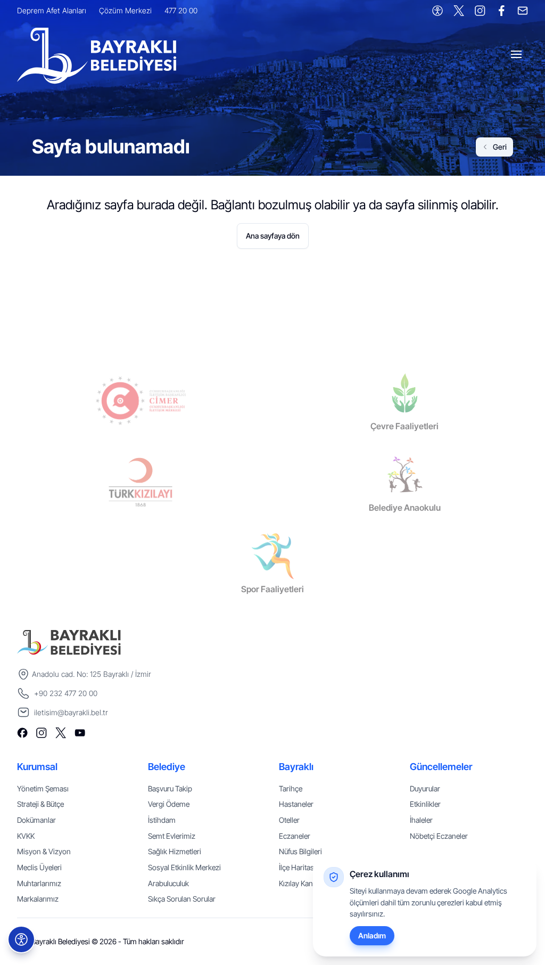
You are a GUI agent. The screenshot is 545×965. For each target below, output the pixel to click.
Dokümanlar (36, 819)
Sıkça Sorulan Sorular (182, 898)
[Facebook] (501, 10)
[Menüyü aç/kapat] (517, 56)
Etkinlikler (425, 803)
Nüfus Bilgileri (300, 851)
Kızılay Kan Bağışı (306, 883)
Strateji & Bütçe (40, 803)
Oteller (289, 819)
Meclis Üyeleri (39, 867)
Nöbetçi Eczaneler (439, 835)
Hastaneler (296, 803)
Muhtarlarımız (39, 883)
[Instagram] (480, 10)
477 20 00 (180, 10)
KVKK (26, 835)
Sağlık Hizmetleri (174, 851)
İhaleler (421, 819)
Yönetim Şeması (43, 788)
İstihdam (162, 819)
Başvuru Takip (170, 788)
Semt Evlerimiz (171, 835)
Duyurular (425, 788)
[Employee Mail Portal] (522, 10)
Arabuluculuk (168, 883)
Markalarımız (38, 898)
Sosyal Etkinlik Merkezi (184, 867)
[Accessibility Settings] (437, 10)
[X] (458, 10)
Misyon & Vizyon (44, 851)
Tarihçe (290, 788)
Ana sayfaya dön (273, 235)
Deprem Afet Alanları (51, 10)
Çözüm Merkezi (125, 10)
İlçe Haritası (297, 867)
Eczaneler (294, 835)
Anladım (372, 935)
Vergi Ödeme (168, 803)
